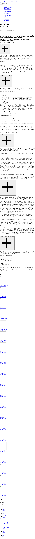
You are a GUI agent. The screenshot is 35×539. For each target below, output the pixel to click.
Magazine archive (6, 20)
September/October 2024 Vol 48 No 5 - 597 (4, 341)
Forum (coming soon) (10, 1)
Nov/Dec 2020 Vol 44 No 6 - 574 (3, 418)
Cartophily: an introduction (7, 11)
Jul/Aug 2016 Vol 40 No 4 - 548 (3, 495)
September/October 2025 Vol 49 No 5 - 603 (4, 286)
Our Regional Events (7, 8)
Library (5, 16)
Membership (3, 1)
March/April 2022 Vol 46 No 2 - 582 (3, 352)
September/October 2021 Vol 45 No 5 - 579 (4, 363)
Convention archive (6, 19)
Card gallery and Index (7, 10)
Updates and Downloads (7, 15)
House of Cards (4, 6)
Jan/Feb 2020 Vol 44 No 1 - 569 (3, 473)
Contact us (3, 513)
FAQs (4, 12)
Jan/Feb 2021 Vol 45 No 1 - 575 (3, 407)
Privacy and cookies (5, 515)
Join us (3, 512)
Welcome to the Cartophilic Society (9, 7)
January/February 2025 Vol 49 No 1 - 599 (3, 319)
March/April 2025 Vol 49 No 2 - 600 (3, 308)
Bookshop (3, 17)
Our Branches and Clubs (7, 9)
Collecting (3, 524)
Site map (3, 516)
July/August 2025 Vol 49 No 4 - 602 (3, 297)
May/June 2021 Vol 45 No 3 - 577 (3, 385)
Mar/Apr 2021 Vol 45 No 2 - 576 (3, 396)
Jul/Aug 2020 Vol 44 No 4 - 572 (3, 440)
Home (3, 506)
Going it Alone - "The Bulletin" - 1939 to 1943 (6, 75)
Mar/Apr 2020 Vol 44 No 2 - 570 (3, 462)
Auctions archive (6, 18)
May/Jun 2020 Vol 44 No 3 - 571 (3, 451)
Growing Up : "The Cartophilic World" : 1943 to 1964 (7, 134)
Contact (17, 1)
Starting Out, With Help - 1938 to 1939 (5, 44)
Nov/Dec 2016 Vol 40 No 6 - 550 (3, 484)
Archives (3, 510)
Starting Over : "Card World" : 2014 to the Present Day (7, 236)
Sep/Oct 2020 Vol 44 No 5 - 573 (3, 429)
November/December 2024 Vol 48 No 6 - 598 (4, 330)
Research (3, 508)
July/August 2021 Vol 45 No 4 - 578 (3, 374)
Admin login (4, 517)
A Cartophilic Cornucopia (7, 14)
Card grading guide (6, 13)
